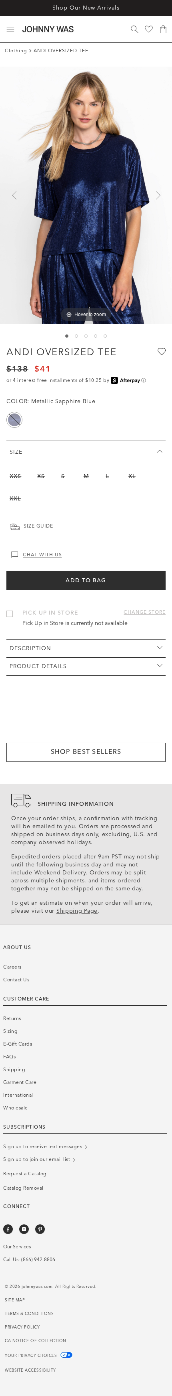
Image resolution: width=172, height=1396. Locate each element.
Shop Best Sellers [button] (86, 751)
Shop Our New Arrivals (86, 7)
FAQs (9, 1057)
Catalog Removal (23, 1188)
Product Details (38, 666)
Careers (12, 967)
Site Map (15, 1300)
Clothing (16, 50)
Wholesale (15, 1108)
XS (41, 476)
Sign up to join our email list (37, 1159)
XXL (15, 498)
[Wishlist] (149, 29)
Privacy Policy (22, 1327)
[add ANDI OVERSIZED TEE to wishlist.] (161, 351)
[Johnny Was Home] (48, 29)
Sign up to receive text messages (43, 1146)
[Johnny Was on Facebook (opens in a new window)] (8, 1229)
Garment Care (19, 1082)
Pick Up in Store (50, 612)
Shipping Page (77, 911)
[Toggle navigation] (10, 29)
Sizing (10, 1031)
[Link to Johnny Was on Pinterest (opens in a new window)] (40, 1229)
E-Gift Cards (17, 1044)
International (18, 1095)
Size (16, 452)
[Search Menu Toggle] (134, 29)
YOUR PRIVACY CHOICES (31, 1355)
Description (30, 648)
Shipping (14, 1069)
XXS (15, 476)
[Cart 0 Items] (163, 29)
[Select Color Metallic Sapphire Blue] (14, 420)
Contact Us (16, 980)
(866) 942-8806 (38, 1259)
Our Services (17, 1247)
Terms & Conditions (29, 1313)
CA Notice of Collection (35, 1341)
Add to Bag (86, 580)
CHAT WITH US (42, 555)
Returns (12, 1018)
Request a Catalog (25, 1174)
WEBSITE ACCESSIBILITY (30, 1370)
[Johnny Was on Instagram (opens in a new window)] (24, 1229)
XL (132, 476)
